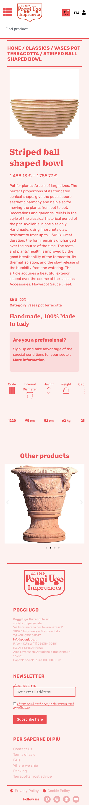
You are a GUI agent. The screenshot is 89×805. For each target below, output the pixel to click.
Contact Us (22, 749)
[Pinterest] (66, 799)
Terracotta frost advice (32, 776)
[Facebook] (47, 799)
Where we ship (25, 765)
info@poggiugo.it (25, 639)
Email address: (24, 685)
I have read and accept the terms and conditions (43, 706)
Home (14, 48)
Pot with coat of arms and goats (44, 496)
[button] (7, 502)
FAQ (16, 760)
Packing (20, 771)
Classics (38, 48)
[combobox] (44, 29)
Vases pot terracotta (44, 305)
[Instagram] (56, 799)
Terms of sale (24, 754)
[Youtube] (76, 799)
